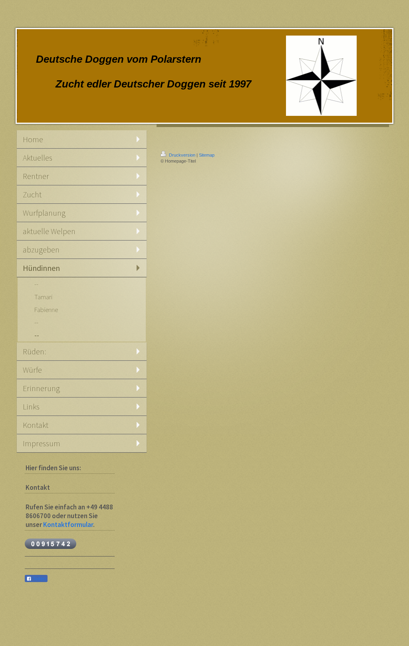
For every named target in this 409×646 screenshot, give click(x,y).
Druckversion (182, 155)
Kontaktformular (68, 524)
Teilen (39, 579)
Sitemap (206, 155)
